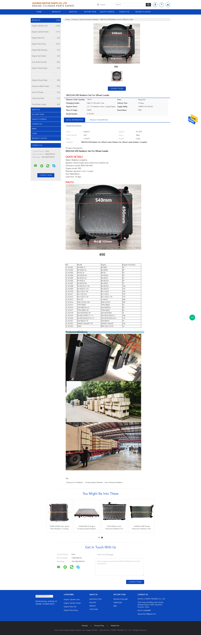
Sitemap (85, 626)
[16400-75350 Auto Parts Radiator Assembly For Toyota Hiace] (87, 512)
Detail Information (74, 120)
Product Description (99, 120)
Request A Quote (143, 12)
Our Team (93, 609)
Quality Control (107, 12)
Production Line (121, 599)
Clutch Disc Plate (46, 98)
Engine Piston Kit (46, 38)
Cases (34, 133)
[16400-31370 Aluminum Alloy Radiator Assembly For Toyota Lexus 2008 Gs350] (141, 512)
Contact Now (117, 88)
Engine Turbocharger (46, 68)
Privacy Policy (99, 626)
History (92, 602)
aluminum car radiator (74, 482)
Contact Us (124, 12)
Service (92, 606)
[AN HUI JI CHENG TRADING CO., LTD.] (35, 165)
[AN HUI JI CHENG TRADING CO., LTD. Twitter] (161, 4)
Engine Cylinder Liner (46, 26)
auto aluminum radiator (114, 482)
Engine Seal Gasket (46, 56)
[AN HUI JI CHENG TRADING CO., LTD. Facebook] (155, 4)
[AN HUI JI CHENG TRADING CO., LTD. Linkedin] (168, 4)
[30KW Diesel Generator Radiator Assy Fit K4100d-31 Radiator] (59, 512)
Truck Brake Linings (46, 104)
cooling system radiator (94, 482)
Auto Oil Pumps (46, 92)
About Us (73, 12)
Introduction (95, 599)
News (34, 129)
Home (39, 12)
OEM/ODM (118, 602)
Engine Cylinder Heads (46, 32)
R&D (115, 606)
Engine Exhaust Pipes (46, 80)
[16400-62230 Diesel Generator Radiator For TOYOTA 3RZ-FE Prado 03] (114, 512)
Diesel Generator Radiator (46, 74)
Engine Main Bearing (46, 50)
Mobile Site (115, 626)
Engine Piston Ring (46, 44)
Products (56, 12)
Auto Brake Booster (46, 62)
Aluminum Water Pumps (46, 86)
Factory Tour (90, 12)
